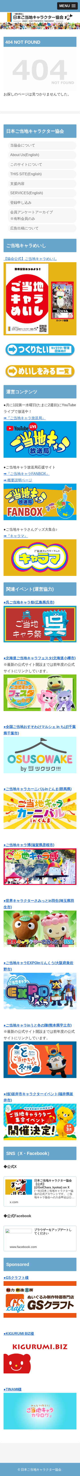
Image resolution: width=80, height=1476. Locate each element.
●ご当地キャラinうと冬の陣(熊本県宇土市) (38, 1025)
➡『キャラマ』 (16, 536)
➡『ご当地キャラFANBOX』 (27, 474)
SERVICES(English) (26, 193)
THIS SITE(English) (26, 174)
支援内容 (17, 184)
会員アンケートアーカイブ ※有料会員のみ (31, 215)
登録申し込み (21, 202)
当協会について (22, 145)
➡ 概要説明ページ (18, 480)
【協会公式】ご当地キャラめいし (30, 259)
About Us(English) (24, 155)
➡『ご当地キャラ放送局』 (25, 418)
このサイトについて (26, 164)
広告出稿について (24, 228)
